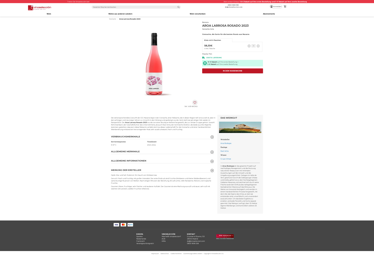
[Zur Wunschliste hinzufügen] (195, 102)
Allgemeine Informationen (128, 161)
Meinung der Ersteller (126, 170)
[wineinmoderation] (225, 239)
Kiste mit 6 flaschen (212, 40)
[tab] (217, 40)
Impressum (155, 253)
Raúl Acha (224, 151)
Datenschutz (165, 253)
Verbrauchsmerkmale (125, 136)
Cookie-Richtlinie (176, 253)
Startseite (112, 19)
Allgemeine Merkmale (125, 151)
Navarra (205, 22)
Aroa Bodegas (226, 143)
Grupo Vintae (226, 159)
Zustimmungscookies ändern (192, 253)
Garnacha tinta (208, 29)
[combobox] (136, 7)
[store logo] (39, 7)
